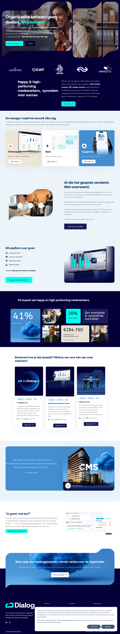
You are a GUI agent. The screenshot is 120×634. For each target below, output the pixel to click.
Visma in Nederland (100, 631)
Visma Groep (89, 631)
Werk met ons (110, 631)
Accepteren (94, 626)
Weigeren (108, 626)
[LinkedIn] (6, 622)
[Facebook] (10, 622)
